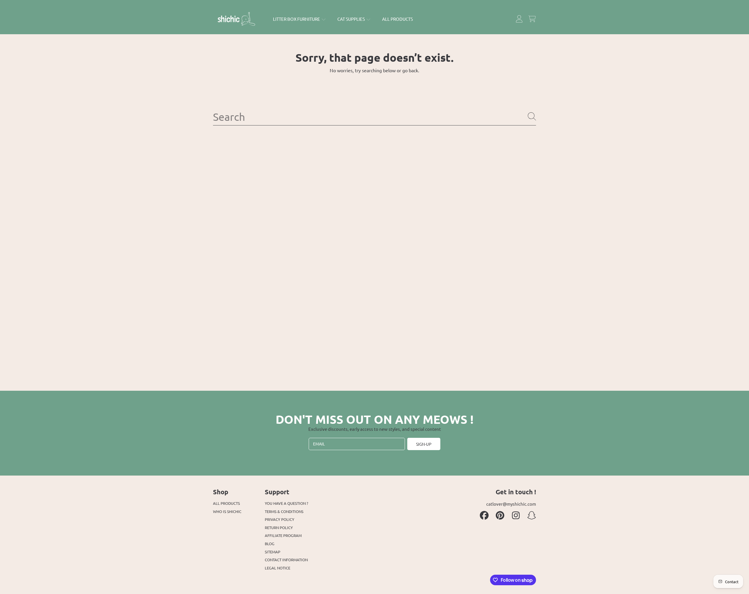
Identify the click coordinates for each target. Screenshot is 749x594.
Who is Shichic (227, 511)
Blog (269, 543)
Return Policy (279, 527)
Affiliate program (283, 535)
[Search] (532, 116)
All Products (226, 503)
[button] (531, 19)
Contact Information (286, 559)
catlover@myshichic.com (511, 504)
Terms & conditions (284, 511)
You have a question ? (286, 503)
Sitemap (272, 551)
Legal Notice (277, 567)
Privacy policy (279, 519)
